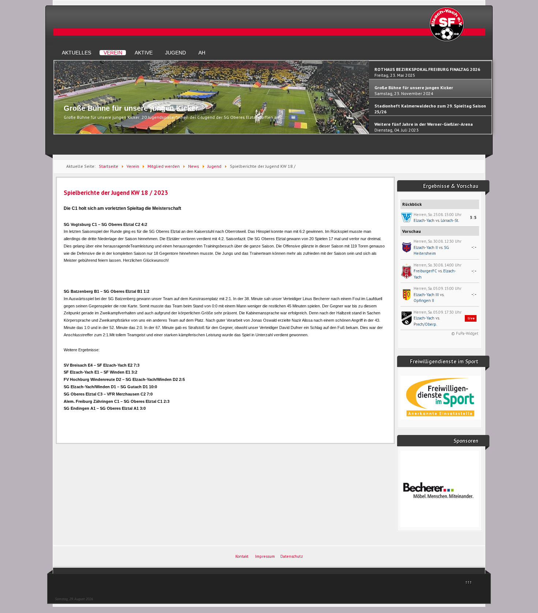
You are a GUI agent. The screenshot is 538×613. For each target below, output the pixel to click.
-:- (474, 247)
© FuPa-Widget (464, 333)
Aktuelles (76, 52)
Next (488, 100)
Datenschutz (291, 556)
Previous (57, 100)
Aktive (144, 52)
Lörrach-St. (450, 220)
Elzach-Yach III (426, 294)
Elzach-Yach (424, 220)
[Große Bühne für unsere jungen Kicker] (211, 132)
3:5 (473, 217)
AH (201, 52)
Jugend (175, 52)
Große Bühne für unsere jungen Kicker (131, 108)
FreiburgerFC (425, 270)
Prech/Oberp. (425, 324)
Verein (113, 52)
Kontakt (242, 556)
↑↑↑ (468, 582)
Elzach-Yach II (426, 247)
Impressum (265, 556)
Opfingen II (424, 300)
